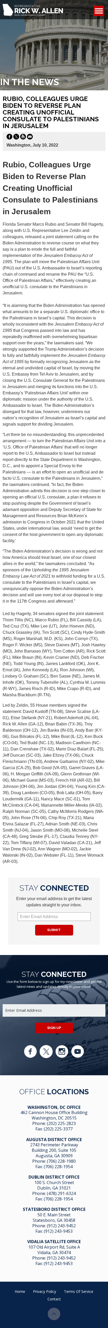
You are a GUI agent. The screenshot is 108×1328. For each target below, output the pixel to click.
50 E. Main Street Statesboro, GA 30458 (54, 1217)
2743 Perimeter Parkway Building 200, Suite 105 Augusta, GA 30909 (54, 1150)
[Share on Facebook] (9, 138)
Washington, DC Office (54, 1107)
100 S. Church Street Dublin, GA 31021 (54, 1185)
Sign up (54, 1028)
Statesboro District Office (54, 1209)
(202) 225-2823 (61, 1123)
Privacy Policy (44, 1291)
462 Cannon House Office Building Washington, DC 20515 (54, 1115)
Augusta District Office (54, 1139)
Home (20, 1291)
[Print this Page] (23, 138)
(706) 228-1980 (61, 1161)
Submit (54, 930)
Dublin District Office (54, 1177)
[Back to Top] (54, 1314)
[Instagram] (61, 1051)
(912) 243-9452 (61, 1226)
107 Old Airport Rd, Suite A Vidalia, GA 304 (54, 1249)
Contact (54, 1299)
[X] (46, 1051)
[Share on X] (16, 138)
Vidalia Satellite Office (54, 1241)
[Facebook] (30, 1051)
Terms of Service (78, 1291)
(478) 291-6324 (61, 1193)
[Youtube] (77, 1051)
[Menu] (99, 11)
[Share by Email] (30, 138)
